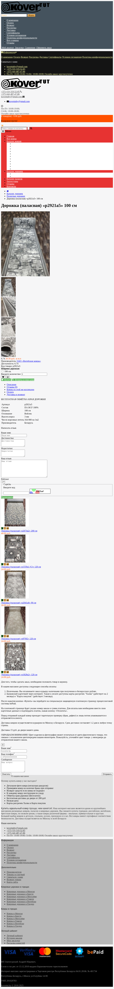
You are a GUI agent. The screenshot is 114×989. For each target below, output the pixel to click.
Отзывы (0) (12, 387)
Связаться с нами (15, 877)
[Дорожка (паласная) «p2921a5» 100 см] (8, 296)
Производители (14, 872)
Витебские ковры (20, 166)
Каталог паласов (14, 179)
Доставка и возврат (16, 394)
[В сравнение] (8, 377)
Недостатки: (7, 448)
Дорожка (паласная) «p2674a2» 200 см (19, 531)
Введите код (9, 487)
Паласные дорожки (21, 176)
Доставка (11, 30)
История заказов (14, 938)
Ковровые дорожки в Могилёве (22, 896)
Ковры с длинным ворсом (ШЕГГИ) (29, 149)
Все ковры (12, 139)
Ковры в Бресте (14, 916)
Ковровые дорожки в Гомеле (20, 899)
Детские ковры (19, 151)
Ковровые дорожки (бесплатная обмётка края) (34, 159)
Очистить (6, 774)
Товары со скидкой (16, 874)
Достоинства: (7, 438)
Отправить (107, 774)
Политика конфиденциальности (22, 38)
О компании (12, 20)
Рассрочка (11, 28)
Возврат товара (14, 879)
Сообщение (6, 759)
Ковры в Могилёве (16, 918)
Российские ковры (21, 164)
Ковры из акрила (20, 146)
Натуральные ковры (21, 156)
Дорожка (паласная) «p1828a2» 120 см (19, 674)
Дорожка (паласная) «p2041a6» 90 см (18, 603)
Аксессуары (12, 181)
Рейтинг (5, 479)
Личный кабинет (15, 935)
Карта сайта (12, 882)
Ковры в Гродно (14, 926)
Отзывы (10, 43)
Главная (10, 136)
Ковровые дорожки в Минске (21, 891)
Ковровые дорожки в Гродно (20, 904)
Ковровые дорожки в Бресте (20, 894)
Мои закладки (13, 940)
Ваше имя (6, 748)
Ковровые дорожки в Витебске (21, 901)
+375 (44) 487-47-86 (16, 71)
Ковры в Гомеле (14, 921)
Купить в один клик (24, 380)
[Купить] (2, 528)
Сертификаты (13, 33)
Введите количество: (11, 374)
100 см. (7, 371)
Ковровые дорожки (21, 174)
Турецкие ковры (20, 161)
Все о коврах (13, 40)
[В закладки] (3, 377)
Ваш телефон (8, 754)
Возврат (10, 25)
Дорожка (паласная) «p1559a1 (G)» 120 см (21, 567)
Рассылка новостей (16, 943)
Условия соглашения (16, 35)
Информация (9, 52)
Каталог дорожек (15, 171)
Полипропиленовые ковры (25, 144)
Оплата (10, 23)
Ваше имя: (6, 433)
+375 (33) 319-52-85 (16, 69)
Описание (11, 384)
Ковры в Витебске (15, 923)
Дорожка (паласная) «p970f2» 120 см (18, 638)
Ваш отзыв (6, 458)
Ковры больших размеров (24, 154)
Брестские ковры (20, 169)
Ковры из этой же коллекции (20, 389)
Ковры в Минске (15, 913)
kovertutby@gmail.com (17, 66)
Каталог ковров (14, 141)
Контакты (11, 186)
